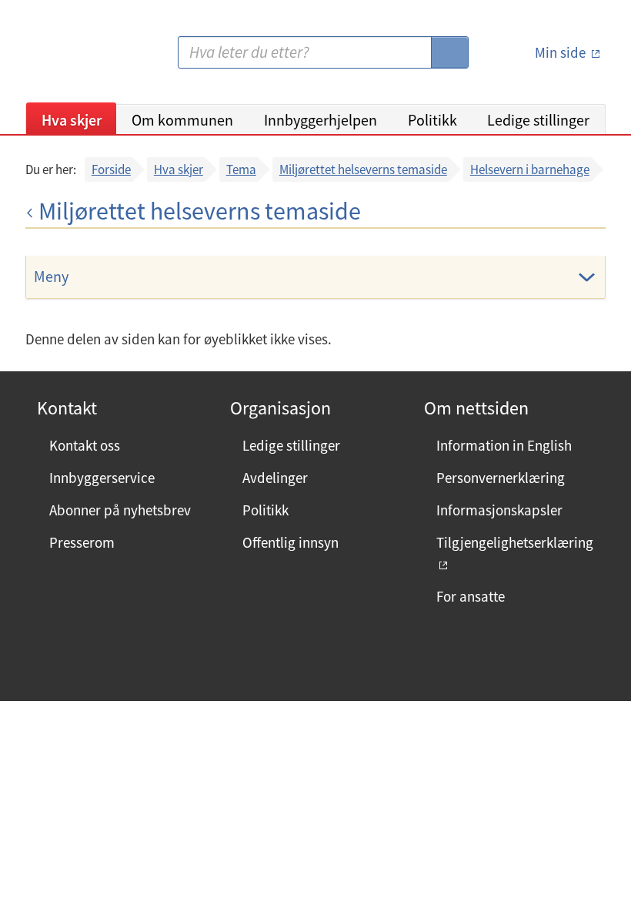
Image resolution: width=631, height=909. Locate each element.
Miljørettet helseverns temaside (363, 169)
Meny (51, 276)
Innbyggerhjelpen (320, 119)
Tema (241, 169)
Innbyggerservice (102, 477)
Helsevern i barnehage (529, 169)
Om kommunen (182, 119)
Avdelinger (275, 477)
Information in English (504, 445)
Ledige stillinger (538, 119)
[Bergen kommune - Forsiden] (88, 58)
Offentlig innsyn (290, 542)
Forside (111, 169)
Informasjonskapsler (499, 510)
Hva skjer (72, 119)
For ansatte (470, 596)
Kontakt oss (84, 445)
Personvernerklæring (500, 477)
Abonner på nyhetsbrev (120, 510)
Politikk (432, 119)
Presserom (82, 542)
